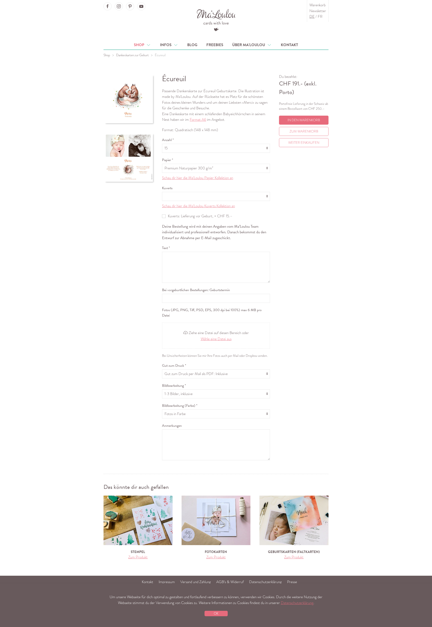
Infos (166, 45)
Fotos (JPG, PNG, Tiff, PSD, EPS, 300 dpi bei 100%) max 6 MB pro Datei (212, 312)
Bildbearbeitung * (174, 385)
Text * (166, 248)
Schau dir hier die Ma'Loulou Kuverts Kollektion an (198, 206)
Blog (192, 45)
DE (312, 16)
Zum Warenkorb (304, 131)
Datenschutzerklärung (265, 582)
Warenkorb (317, 5)
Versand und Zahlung (195, 582)
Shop (140, 45)
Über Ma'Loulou (249, 45)
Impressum (167, 582)
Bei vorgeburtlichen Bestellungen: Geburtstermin (196, 290)
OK (216, 613)
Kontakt (289, 45)
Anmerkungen (172, 425)
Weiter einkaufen (303, 142)
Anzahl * (168, 140)
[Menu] (216, 19)
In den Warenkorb (304, 120)
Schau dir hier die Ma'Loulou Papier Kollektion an (197, 178)
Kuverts (167, 188)
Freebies (214, 45)
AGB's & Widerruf (230, 582)
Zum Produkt (138, 557)
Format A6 (198, 119)
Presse (292, 582)
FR (320, 16)
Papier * (167, 160)
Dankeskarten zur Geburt (132, 55)
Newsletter (317, 11)
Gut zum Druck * (174, 365)
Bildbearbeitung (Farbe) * (179, 405)
